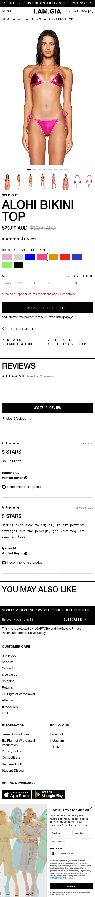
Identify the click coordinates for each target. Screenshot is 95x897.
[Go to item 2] (34, 169)
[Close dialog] (91, 808)
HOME (6, 19)
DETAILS (14, 340)
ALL (20, 19)
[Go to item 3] (39, 169)
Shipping (8, 681)
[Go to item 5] (50, 169)
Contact (7, 668)
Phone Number (56, 848)
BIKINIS (36, 19)
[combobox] (55, 853)
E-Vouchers (10, 706)
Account (7, 662)
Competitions (11, 757)
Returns (7, 687)
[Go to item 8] (66, 169)
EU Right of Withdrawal (18, 694)
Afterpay (8, 700)
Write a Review (54, 409)
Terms (69, 878)
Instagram (57, 740)
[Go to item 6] (55, 169)
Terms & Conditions (15, 734)
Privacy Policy (12, 751)
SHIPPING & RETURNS (71, 344)
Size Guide (83, 276)
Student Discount (14, 770)
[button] (19, 239)
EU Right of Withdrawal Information (18, 743)
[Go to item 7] (61, 169)
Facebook (57, 734)
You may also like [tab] (39, 590)
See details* (68, 294)
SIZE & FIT (63, 340)
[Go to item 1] (29, 169)
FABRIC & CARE (20, 344)
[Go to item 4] (45, 169)
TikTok (54, 747)
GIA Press (9, 655)
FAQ (5, 713)
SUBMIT (71, 886)
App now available (18, 783)
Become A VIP (12, 764)
